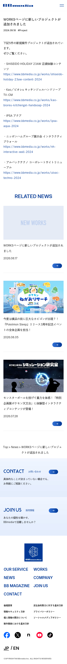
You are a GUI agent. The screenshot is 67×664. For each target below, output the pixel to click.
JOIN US (41, 586)
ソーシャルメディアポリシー (47, 618)
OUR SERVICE (16, 569)
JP (6, 648)
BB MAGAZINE (17, 586)
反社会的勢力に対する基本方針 (48, 605)
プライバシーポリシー (44, 612)
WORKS (40, 569)
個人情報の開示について (15, 618)
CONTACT (13, 594)
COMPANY (43, 577)
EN (16, 648)
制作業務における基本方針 (16, 624)
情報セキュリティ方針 (14, 612)
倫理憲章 (8, 605)
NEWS (9, 577)
